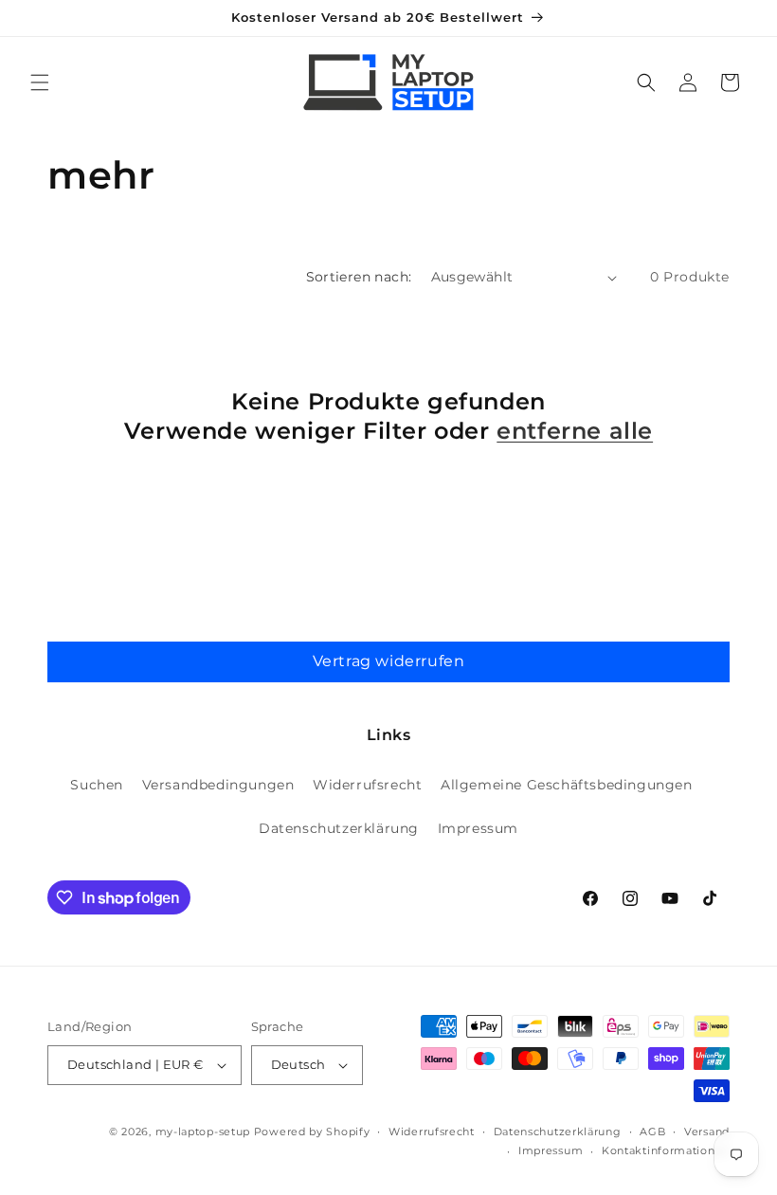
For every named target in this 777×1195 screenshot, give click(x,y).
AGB (652, 1131)
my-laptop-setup (203, 1131)
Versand (707, 1131)
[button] (40, 82)
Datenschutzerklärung (339, 828)
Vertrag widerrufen (389, 661)
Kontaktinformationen (666, 1150)
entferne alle (575, 430)
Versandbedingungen (218, 784)
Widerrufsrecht (367, 784)
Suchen (96, 784)
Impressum (478, 828)
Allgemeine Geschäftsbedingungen (567, 784)
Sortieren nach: (359, 276)
